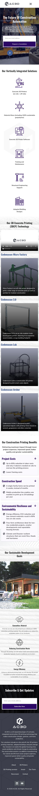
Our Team (32, 769)
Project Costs (9, 459)
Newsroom (15, 774)
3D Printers (24, 765)
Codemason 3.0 (8, 299)
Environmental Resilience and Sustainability (17, 507)
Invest (23, 769)
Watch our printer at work (23, 53)
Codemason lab (9, 344)
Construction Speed (12, 481)
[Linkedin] (17, 783)
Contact (25, 774)
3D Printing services (10, 769)
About (14, 765)
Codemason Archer (10, 389)
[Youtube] (22, 783)
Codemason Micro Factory (14, 254)
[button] (30, 3)
